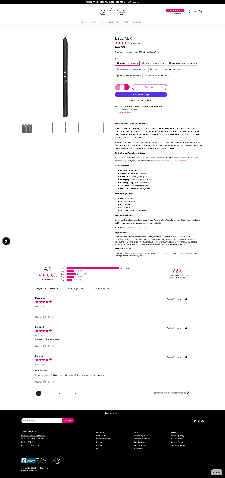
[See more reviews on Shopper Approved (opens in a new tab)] (53, 317)
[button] (6, 241)
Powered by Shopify (28, 470)
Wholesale (138, 448)
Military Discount (140, 445)
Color (117, 59)
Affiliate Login (139, 435)
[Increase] (126, 87)
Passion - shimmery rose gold (133, 69)
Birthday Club (139, 442)
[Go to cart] (200, 11)
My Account (139, 432)
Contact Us (101, 435)
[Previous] (25, 77)
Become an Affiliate (142, 439)
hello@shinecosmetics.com (33, 435)
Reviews (99, 442)
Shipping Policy (177, 435)
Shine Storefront (103, 439)
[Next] (104, 77)
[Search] (189, 11)
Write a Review (102, 289)
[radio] (112, 268)
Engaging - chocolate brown (184, 63)
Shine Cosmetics (41, 468)
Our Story (100, 432)
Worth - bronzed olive (155, 63)
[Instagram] (199, 421)
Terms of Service (178, 445)
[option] (65, 77)
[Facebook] (195, 421)
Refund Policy (177, 439)
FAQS (173, 432)
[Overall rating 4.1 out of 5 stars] (122, 43)
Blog (98, 448)
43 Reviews (135, 43)
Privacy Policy (177, 442)
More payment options (141, 100)
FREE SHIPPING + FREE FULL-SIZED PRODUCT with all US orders (112, 2)
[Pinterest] (202, 421)
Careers (99, 445)
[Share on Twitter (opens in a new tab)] (48, 317)
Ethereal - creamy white (159, 75)
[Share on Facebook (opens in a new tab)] (44, 318)
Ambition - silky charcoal (130, 75)
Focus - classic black (129, 63)
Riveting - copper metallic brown (167, 69)
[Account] (195, 11)
